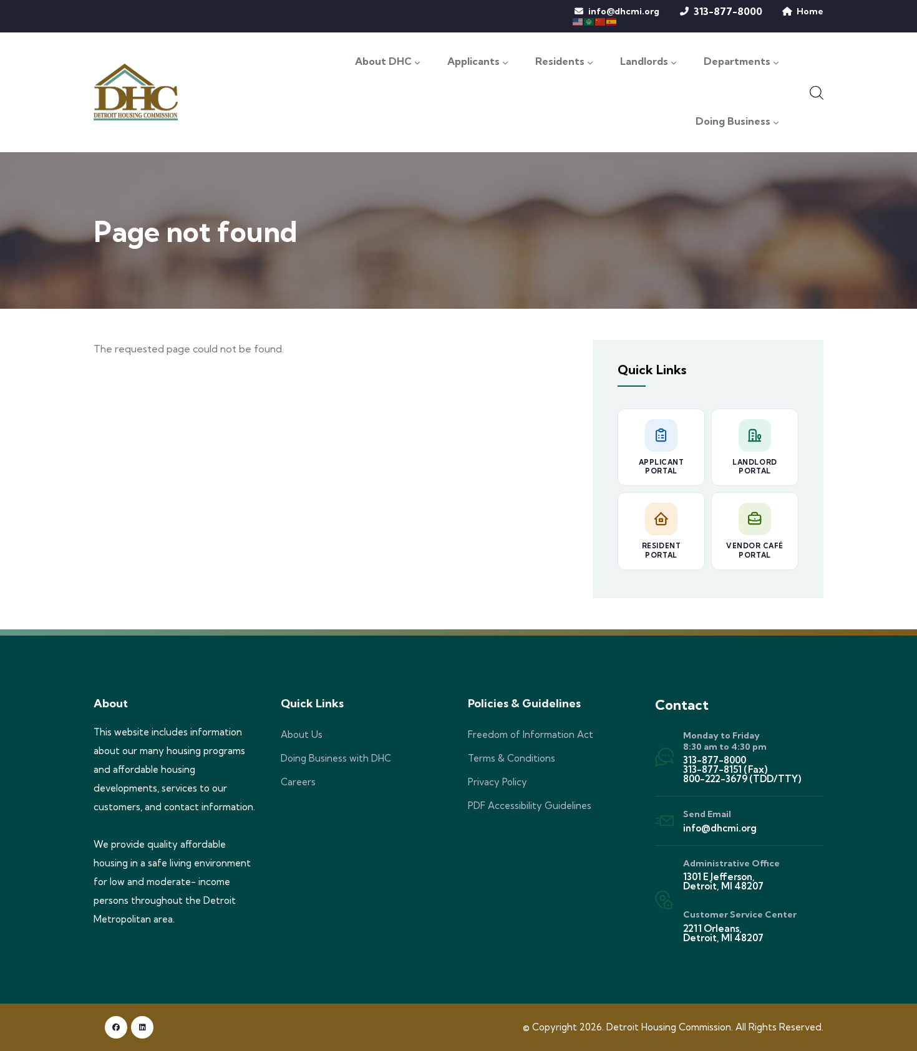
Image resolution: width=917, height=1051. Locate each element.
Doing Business (733, 121)
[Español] (612, 20)
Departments (737, 61)
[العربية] (589, 20)
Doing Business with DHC (336, 758)
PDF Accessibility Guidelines (529, 805)
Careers (298, 782)
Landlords (644, 61)
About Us (302, 734)
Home (810, 11)
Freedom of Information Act (530, 734)
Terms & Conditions (511, 758)
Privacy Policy (497, 782)
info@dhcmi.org (623, 11)
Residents (560, 61)
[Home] (136, 91)
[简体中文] (600, 20)
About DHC (383, 61)
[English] (578, 20)
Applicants (473, 61)
